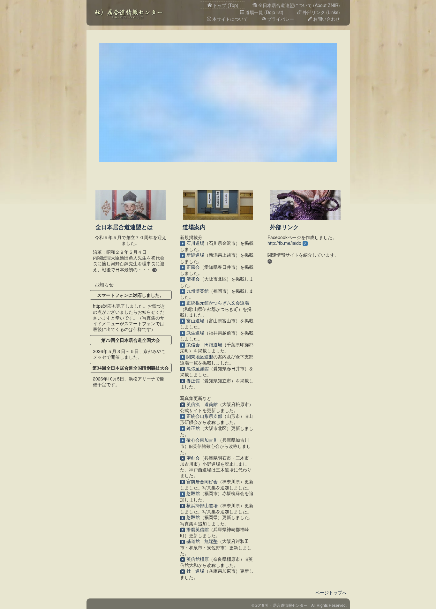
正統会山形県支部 (204, 416)
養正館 (193, 380)
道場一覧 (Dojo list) (264, 12)
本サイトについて (230, 19)
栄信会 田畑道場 (204, 344)
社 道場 (195, 571)
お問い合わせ (326, 19)
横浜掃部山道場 (202, 505)
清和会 (193, 278)
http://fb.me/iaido (285, 243)
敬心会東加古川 (202, 440)
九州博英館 (197, 291)
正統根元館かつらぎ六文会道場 (217, 302)
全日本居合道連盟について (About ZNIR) (299, 5)
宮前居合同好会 (202, 481)
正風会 (193, 267)
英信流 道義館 (202, 404)
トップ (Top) (225, 5)
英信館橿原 (197, 559)
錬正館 (193, 428)
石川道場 (195, 243)
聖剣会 (193, 458)
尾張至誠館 (197, 368)
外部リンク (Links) (321, 12)
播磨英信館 (197, 529)
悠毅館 (193, 493)
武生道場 (195, 332)
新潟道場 (195, 255)
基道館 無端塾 (202, 541)
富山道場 (195, 320)
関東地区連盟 (199, 356)
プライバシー (280, 19)
